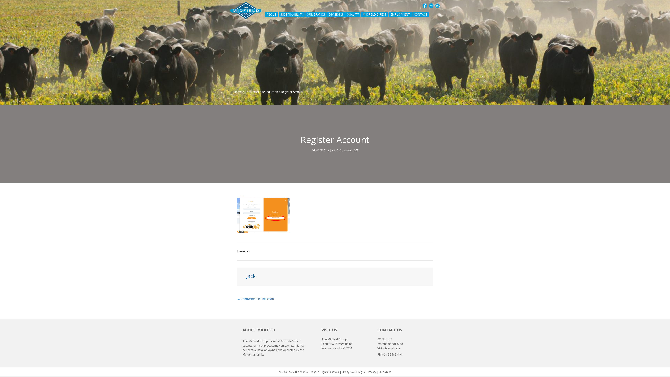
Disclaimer (385, 372)
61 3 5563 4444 (393, 354)
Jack (333, 150)
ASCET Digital (357, 372)
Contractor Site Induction (261, 92)
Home (238, 92)
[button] (425, 5)
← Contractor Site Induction (255, 299)
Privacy (372, 372)
